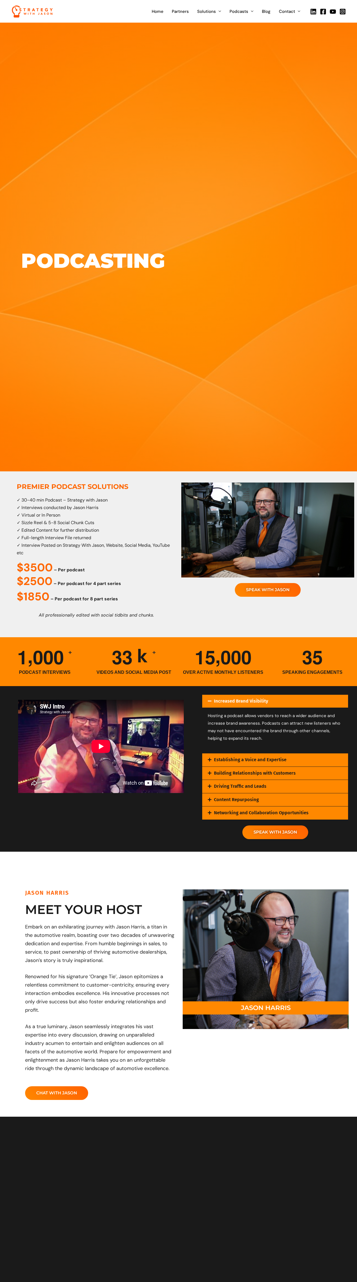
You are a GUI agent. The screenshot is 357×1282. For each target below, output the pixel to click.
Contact (287, 11)
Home (157, 11)
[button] (275, 701)
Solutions (206, 11)
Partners (180, 11)
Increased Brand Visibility (241, 701)
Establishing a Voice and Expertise (250, 759)
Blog (266, 11)
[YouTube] (333, 11)
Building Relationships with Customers (255, 773)
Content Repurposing (236, 799)
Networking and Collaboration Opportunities (261, 812)
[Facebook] (323, 11)
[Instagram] (342, 11)
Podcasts (239, 11)
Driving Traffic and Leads (240, 786)
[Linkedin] (313, 11)
